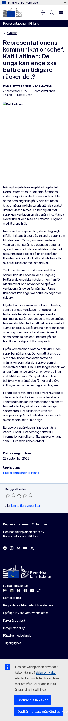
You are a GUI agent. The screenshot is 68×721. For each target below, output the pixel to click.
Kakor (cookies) (14, 620)
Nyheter (12, 32)
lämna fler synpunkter (25, 505)
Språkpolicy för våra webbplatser (25, 613)
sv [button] (43, 12)
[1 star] (8, 495)
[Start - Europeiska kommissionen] (12, 12)
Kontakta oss (12, 598)
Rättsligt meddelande (17, 635)
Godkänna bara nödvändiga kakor (40, 711)
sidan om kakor (46, 672)
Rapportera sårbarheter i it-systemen (28, 605)
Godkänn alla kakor (32, 700)
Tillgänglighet (12, 643)
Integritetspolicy (14, 628)
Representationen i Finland (21, 473)
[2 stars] (10, 495)
